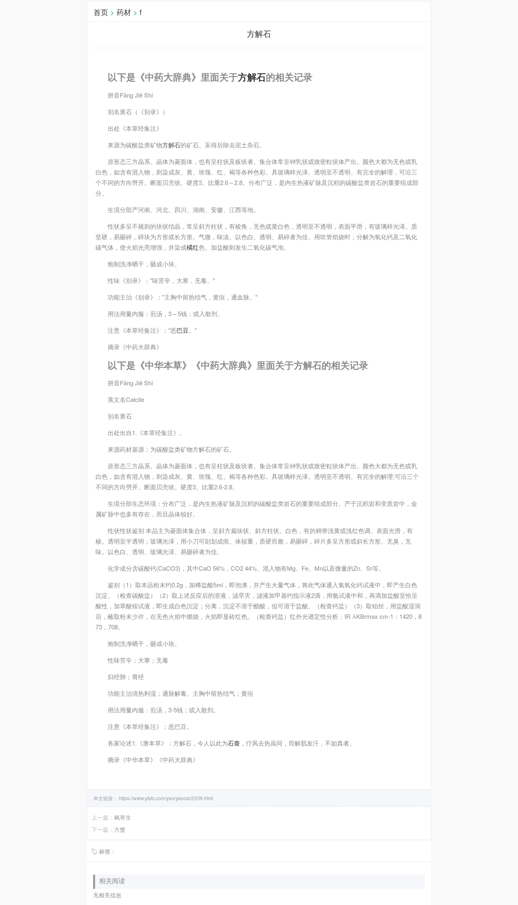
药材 (124, 11)
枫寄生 (122, 817)
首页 (100, 11)
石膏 (234, 743)
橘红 (193, 247)
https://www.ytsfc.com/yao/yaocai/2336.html (165, 798)
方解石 (252, 76)
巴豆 (182, 330)
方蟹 (119, 829)
